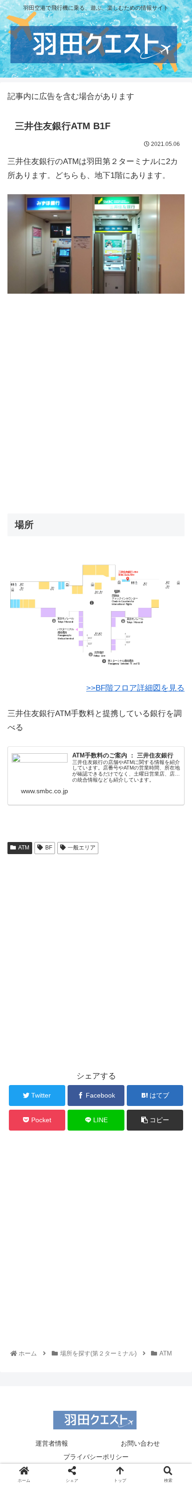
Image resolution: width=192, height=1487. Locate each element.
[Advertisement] (96, 400)
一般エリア (82, 847)
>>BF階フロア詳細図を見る (135, 688)
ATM (23, 847)
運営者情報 (51, 1443)
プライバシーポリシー (96, 1457)
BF (48, 847)
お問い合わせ (140, 1443)
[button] (172, 1027)
